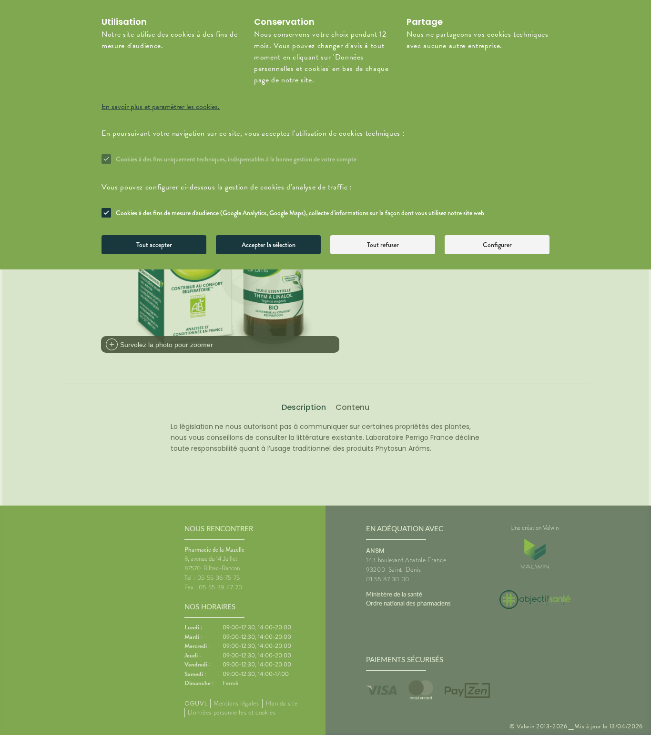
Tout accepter (154, 244)
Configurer (497, 244)
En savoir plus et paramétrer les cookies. (161, 106)
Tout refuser (383, 244)
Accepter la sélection (268, 244)
